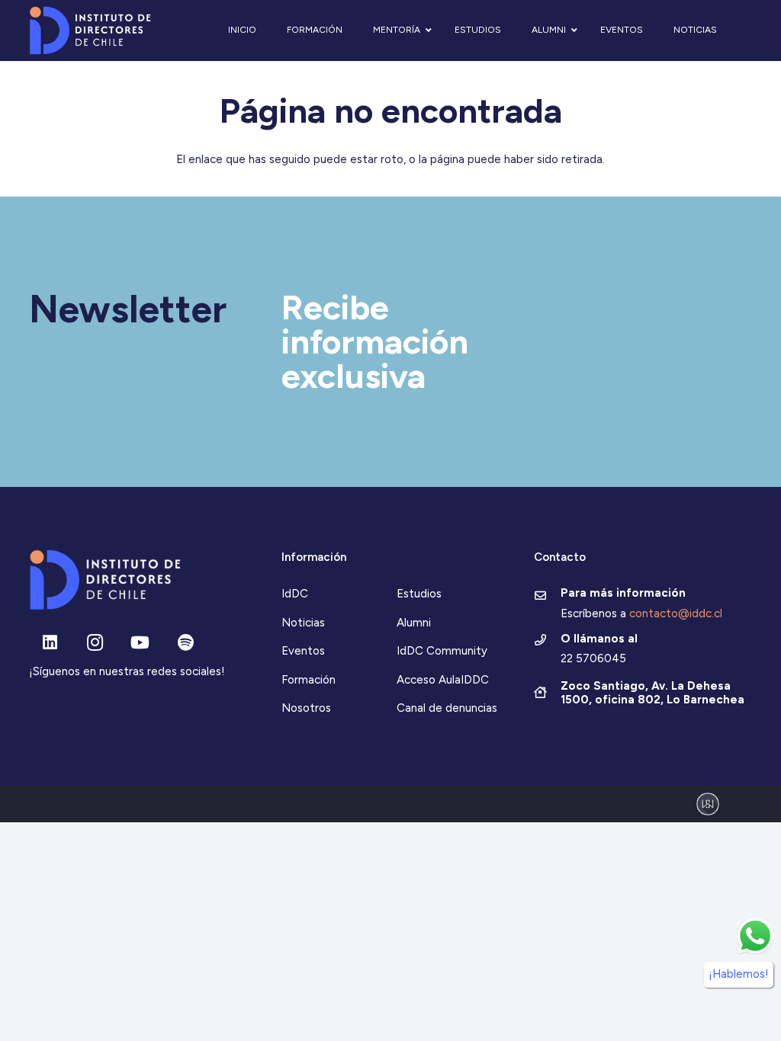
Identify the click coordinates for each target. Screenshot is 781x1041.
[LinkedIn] (50, 643)
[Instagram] (95, 643)
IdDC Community (442, 651)
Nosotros (306, 708)
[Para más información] (547, 596)
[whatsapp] (755, 936)
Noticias (303, 622)
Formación (308, 680)
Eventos (303, 651)
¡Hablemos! (739, 974)
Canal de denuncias (447, 708)
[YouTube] (140, 643)
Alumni (414, 622)
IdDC (294, 594)
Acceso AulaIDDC (443, 680)
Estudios (419, 594)
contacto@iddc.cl (675, 613)
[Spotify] (186, 643)
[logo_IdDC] (90, 31)
